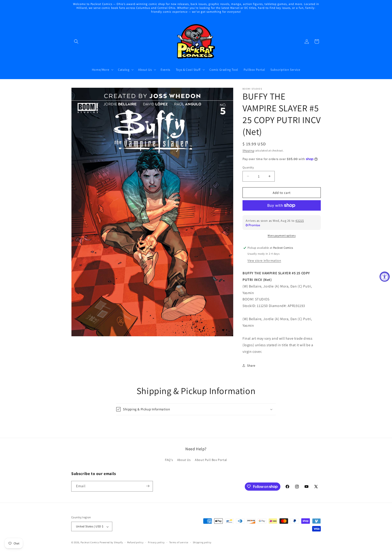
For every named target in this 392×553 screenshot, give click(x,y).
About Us (184, 460)
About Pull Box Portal (211, 460)
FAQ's (169, 460)
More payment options (282, 235)
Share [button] (251, 365)
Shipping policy (202, 542)
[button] (76, 41)
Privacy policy (156, 542)
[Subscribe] (148, 486)
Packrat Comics (90, 542)
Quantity (248, 167)
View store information (264, 260)
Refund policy (135, 542)
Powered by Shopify (111, 542)
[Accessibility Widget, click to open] (385, 276)
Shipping (248, 150)
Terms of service (178, 542)
